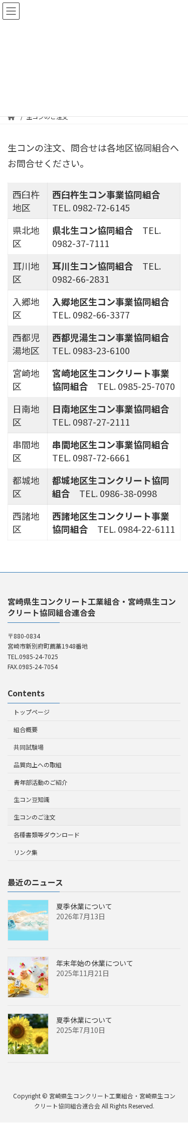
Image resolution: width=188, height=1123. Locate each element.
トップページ (32, 712)
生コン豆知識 (32, 799)
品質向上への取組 (38, 764)
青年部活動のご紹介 (41, 782)
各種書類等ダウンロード (47, 834)
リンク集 (26, 852)
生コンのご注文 (35, 817)
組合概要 (26, 729)
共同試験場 (29, 747)
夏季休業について (84, 907)
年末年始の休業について (94, 963)
